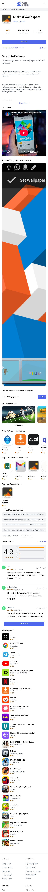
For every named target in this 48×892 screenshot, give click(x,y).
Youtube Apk (7, 879)
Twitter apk (6, 871)
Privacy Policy (31, 890)
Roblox (28, 879)
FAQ (3, 890)
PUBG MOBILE (31, 875)
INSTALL (24, 42)
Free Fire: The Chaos (33, 871)
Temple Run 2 (31, 867)
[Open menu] (3, 3)
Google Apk (6, 864)
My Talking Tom (32, 864)
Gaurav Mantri (19, 21)
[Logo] (23, 3)
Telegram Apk (7, 875)
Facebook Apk (7, 867)
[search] (44, 4)
